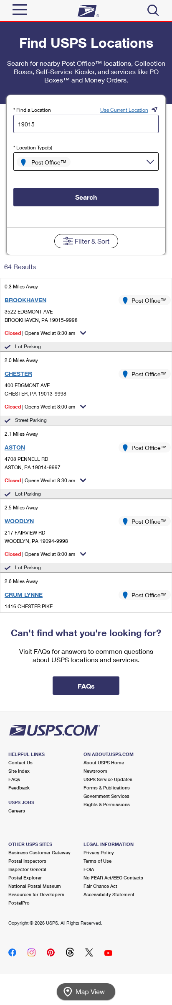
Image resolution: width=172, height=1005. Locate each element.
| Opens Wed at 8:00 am (40, 407)
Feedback (19, 787)
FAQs (14, 779)
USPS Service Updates (107, 779)
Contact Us (20, 762)
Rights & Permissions (106, 804)
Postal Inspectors (27, 861)
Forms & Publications (106, 787)
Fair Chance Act (100, 886)
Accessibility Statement (108, 894)
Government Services (106, 796)
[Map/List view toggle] (86, 992)
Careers (16, 810)
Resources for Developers (36, 894)
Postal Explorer (25, 877)
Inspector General (27, 869)
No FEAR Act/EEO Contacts (113, 877)
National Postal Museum (34, 886)
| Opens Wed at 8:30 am (40, 333)
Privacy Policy (98, 852)
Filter (92, 241)
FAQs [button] (86, 686)
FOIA (88, 869)
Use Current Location (124, 110)
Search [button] (86, 197)
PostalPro (19, 902)
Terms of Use (97, 861)
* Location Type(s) (32, 147)
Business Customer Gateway (39, 852)
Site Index (19, 771)
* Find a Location (32, 110)
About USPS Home (103, 762)
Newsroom (95, 771)
